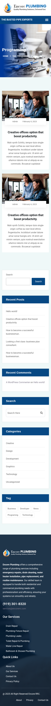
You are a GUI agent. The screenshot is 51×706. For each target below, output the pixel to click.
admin (15, 121)
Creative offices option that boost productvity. (25, 134)
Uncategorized (13, 482)
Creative (10, 443)
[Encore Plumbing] (25, 8)
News (36, 508)
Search (9, 274)
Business (12, 508)
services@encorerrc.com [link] (14, 608)
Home (5, 56)
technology (27, 515)
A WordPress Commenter (18, 382)
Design (9, 451)
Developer (24, 508)
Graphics (10, 466)
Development (12, 458)
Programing (13, 515)
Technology (11, 474)
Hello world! (11, 311)
